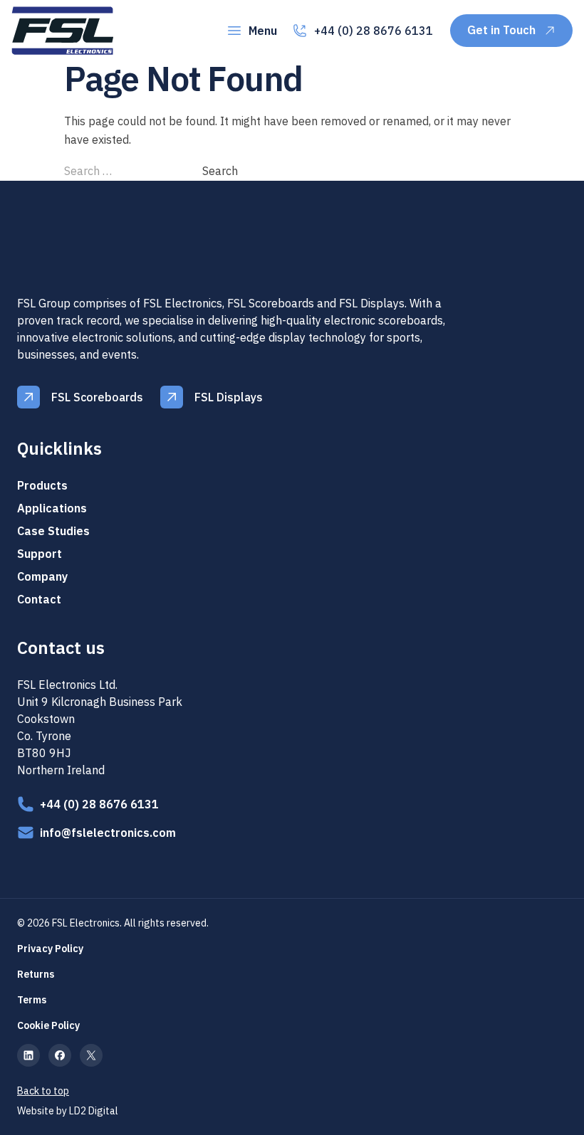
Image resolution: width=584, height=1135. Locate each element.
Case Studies (53, 531)
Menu (263, 30)
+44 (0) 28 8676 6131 (373, 30)
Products (42, 485)
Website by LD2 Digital (67, 1110)
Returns (35, 974)
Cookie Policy (48, 1025)
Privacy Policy (50, 948)
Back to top (43, 1090)
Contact (39, 599)
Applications (52, 508)
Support (39, 554)
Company (42, 576)
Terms (31, 999)
